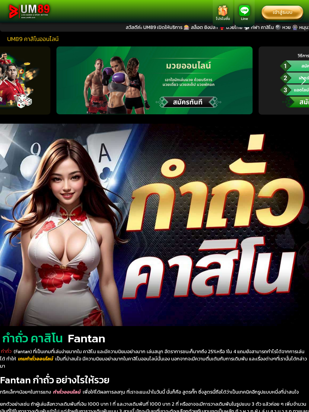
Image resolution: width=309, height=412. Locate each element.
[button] (5, 80)
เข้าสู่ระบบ (282, 12)
